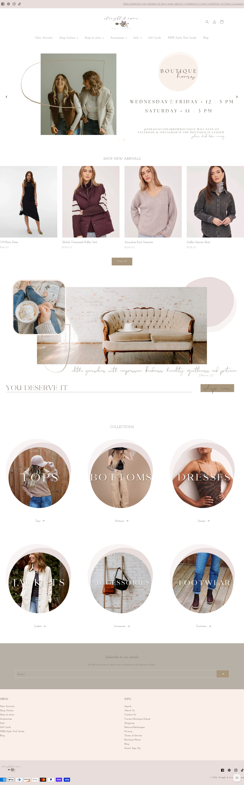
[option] (122, 94)
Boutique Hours (132, 740)
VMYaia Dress (9, 242)
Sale (2, 723)
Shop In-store (7, 714)
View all (122, 261)
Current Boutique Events (137, 719)
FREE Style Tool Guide (12, 731)
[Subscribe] (223, 674)
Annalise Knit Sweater (138, 242)
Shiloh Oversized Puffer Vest (79, 242)
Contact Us (130, 714)
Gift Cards (5, 727)
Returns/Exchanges (134, 727)
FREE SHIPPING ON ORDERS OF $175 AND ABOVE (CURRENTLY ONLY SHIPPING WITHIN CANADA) (183, 4)
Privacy (128, 731)
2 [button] (124, 139)
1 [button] (119, 139)
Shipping (129, 723)
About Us (129, 710)
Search (128, 706)
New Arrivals (7, 706)
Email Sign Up (132, 748)
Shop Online (7, 710)
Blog (2, 735)
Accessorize (6, 719)
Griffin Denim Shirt (198, 242)
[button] (68, 38)
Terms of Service (133, 735)
